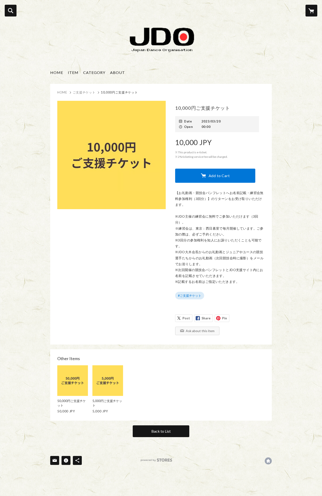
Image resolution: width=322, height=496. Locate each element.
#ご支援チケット (189, 295)
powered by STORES (156, 460)
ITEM (73, 72)
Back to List (161, 431)
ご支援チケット (84, 92)
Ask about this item (200, 331)
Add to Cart (219, 175)
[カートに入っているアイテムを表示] (311, 10)
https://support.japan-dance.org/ (268, 460)
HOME (56, 72)
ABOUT (117, 72)
